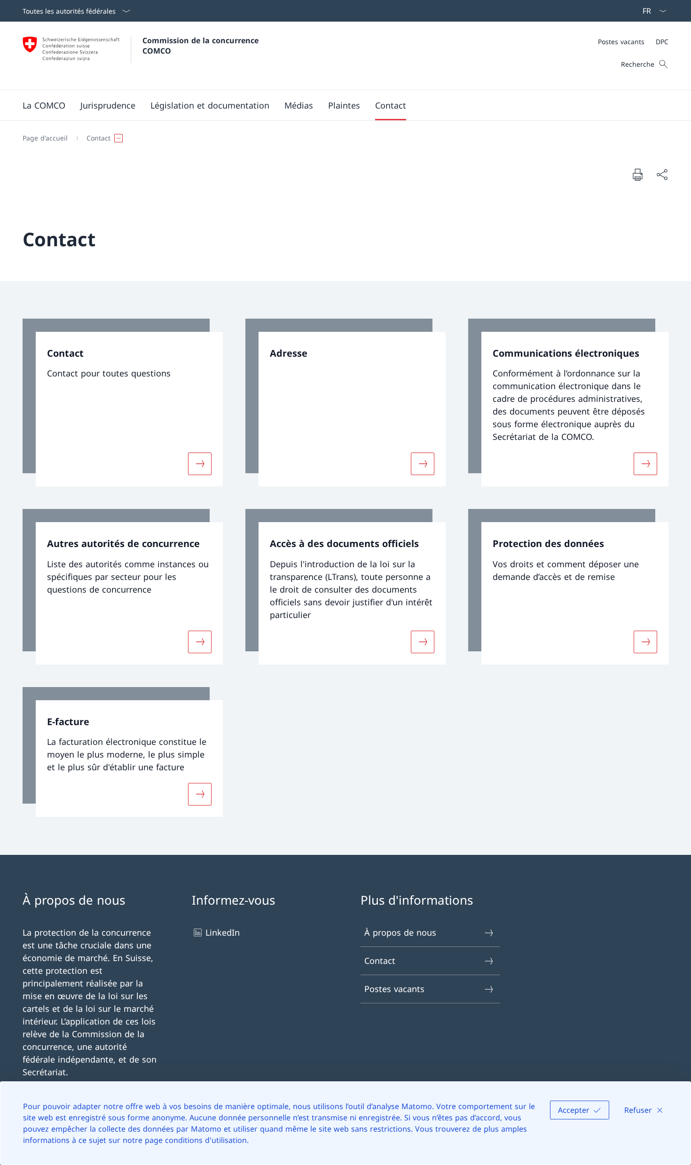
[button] (44, 105)
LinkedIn (222, 932)
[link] (123, 403)
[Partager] (662, 174)
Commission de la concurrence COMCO (201, 45)
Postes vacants (394, 988)
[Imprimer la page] (637, 174)
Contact (379, 960)
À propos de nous (400, 932)
